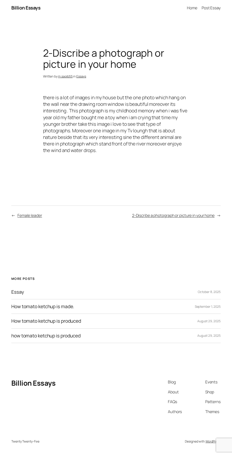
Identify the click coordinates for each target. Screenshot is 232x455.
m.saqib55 (65, 76)
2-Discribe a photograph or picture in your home (173, 215)
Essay (17, 292)
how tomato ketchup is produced (46, 335)
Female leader (29, 215)
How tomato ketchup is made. (42, 306)
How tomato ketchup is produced (46, 321)
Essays (81, 76)
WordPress (213, 441)
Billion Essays (25, 8)
